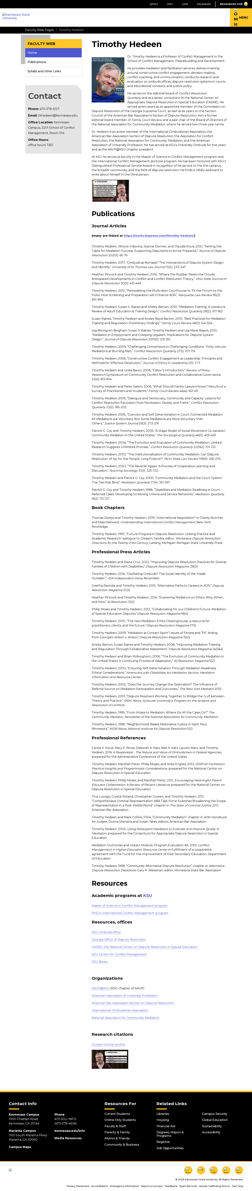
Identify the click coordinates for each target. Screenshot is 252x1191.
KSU (147, 895)
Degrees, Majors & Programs (170, 1134)
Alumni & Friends (117, 1138)
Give (185, 4)
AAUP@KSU (101, 988)
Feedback (171, 1186)
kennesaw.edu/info (69, 1131)
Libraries (162, 1114)
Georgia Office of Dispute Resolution (119, 939)
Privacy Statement (78, 1186)
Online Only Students (120, 1120)
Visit (170, 4)
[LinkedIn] (214, 1170)
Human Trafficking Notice (214, 1186)
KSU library (100, 961)
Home (32, 52)
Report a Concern (152, 1186)
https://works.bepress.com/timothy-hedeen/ (159, 235)
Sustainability (212, 1126)
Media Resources (68, 1138)
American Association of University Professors (124, 995)
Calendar (204, 4)
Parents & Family (117, 1132)
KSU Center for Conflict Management (119, 954)
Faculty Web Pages (39, 30)
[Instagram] (226, 1170)
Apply (154, 4)
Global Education (215, 1120)
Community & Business (121, 1144)
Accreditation (99, 1186)
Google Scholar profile (108, 1044)
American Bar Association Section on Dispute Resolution (133, 1003)
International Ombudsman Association (120, 1010)
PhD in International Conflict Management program (130, 913)
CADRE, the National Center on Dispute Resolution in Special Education (144, 947)
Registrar (163, 1142)
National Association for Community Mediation (125, 1018)
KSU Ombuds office (106, 932)
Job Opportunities (170, 1148)
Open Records (188, 1186)
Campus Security (214, 1114)
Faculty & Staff (115, 1126)
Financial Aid (165, 1126)
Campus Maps (20, 1147)
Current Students (117, 1114)
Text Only (237, 1186)
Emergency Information (124, 1186)
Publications (36, 62)
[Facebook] (188, 1170)
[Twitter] (201, 1170)
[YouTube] (239, 1170)
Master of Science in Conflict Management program (130, 905)
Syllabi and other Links (44, 71)
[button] (241, 17)
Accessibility (211, 1132)
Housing (162, 1120)
